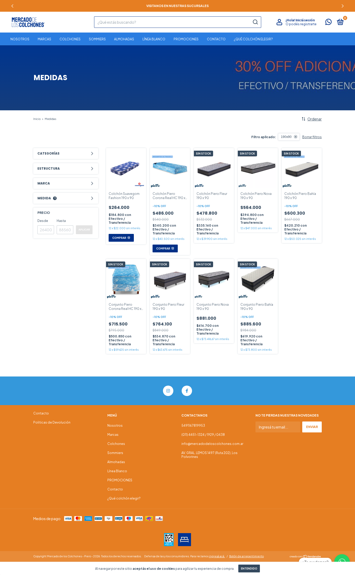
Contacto (216, 39)
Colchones (70, 39)
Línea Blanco (153, 39)
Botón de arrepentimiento (246, 556)
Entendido (249, 568)
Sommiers (97, 39)
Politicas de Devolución (51, 422)
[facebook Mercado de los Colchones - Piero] (187, 391)
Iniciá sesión (305, 20)
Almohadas (124, 39)
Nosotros (19, 39)
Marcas (44, 39)
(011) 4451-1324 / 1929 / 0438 (203, 435)
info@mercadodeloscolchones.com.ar (212, 444)
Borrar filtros (312, 137)
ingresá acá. (217, 556)
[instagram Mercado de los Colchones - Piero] (168, 391)
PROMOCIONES (186, 39)
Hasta (61, 221)
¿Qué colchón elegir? (253, 39)
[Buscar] (255, 22)
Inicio (37, 118)
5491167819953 (193, 425)
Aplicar (84, 229)
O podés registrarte (301, 24)
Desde (42, 221)
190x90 (286, 137)
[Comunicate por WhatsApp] (328, 23)
